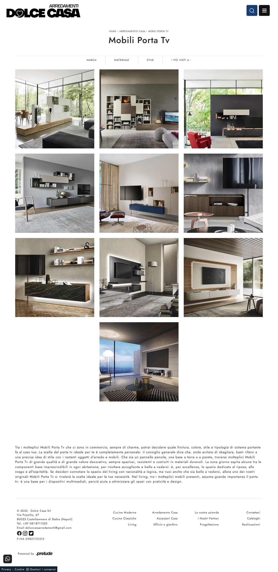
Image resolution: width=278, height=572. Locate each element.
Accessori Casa (167, 518)
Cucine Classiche (124, 518)
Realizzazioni (251, 524)
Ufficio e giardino (165, 524)
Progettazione (209, 524)
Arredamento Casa (132, 31)
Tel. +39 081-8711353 (32, 523)
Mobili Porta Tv (158, 31)
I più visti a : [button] (181, 60)
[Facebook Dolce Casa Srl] (20, 533)
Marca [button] (92, 60)
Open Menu (264, 10)
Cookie (20, 569)
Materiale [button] (121, 60)
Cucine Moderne (124, 512)
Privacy (6, 569)
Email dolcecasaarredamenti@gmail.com (44, 528)
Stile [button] (150, 60)
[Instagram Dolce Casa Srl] (26, 533)
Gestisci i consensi (43, 569)
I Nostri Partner (208, 518)
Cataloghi (253, 518)
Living (132, 524)
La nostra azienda (207, 512)
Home (112, 31)
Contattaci (253, 512)
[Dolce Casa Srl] (43, 11)
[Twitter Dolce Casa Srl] (31, 533)
